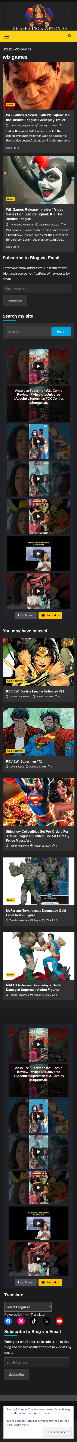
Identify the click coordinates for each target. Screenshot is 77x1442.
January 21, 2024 (48, 125)
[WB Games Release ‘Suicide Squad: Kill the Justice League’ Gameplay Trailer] (38, 86)
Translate (37, 1314)
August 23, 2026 (42, 845)
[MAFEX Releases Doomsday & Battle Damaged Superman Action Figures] (38, 956)
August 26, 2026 (44, 696)
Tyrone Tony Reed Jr (20, 696)
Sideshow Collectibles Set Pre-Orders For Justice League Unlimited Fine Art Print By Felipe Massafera (37, 836)
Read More (12, 147)
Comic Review (15, 680)
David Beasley (16, 766)
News (10, 104)
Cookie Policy (21, 1424)
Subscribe (15, 301)
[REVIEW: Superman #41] (38, 732)
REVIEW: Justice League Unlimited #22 (35, 691)
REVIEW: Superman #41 (24, 761)
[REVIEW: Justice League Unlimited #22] (38, 662)
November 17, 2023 (49, 224)
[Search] (69, 36)
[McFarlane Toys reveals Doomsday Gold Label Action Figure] (38, 881)
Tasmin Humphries (19, 845)
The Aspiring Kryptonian (21, 125)
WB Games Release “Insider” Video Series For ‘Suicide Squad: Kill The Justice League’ (35, 214)
